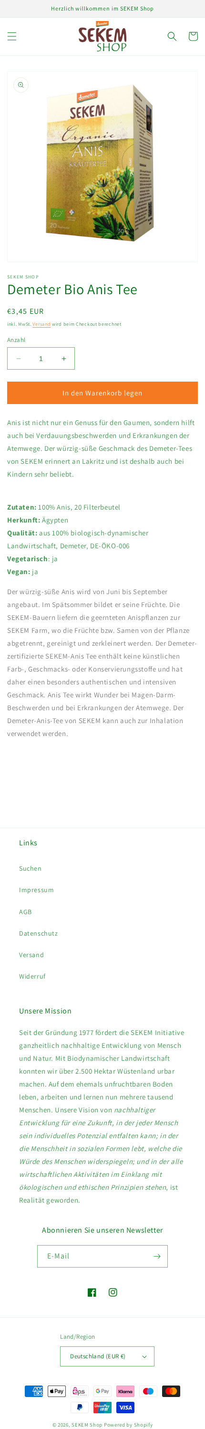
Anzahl (16, 340)
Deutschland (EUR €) (98, 1356)
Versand (41, 324)
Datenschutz (38, 933)
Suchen (30, 868)
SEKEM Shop (87, 1424)
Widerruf (32, 976)
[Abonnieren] (156, 1256)
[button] (11, 36)
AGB (25, 911)
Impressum (36, 889)
